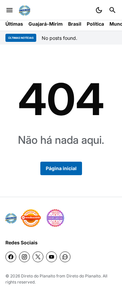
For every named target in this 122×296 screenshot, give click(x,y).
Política (95, 24)
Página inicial (61, 168)
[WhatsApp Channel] (65, 256)
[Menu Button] (9, 10)
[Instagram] (24, 256)
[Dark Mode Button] (99, 10)
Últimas (14, 24)
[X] (38, 256)
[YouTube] (51, 256)
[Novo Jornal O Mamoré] (24, 10)
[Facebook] (10, 256)
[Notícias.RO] (11, 218)
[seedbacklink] (31, 218)
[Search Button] (112, 10)
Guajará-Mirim (45, 24)
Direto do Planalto (38, 275)
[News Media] (55, 218)
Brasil (74, 24)
